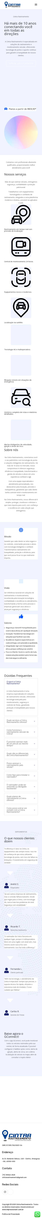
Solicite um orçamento (21, 63)
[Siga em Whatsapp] (10, 1192)
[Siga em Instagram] (5, 1192)
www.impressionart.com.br (13, 1209)
